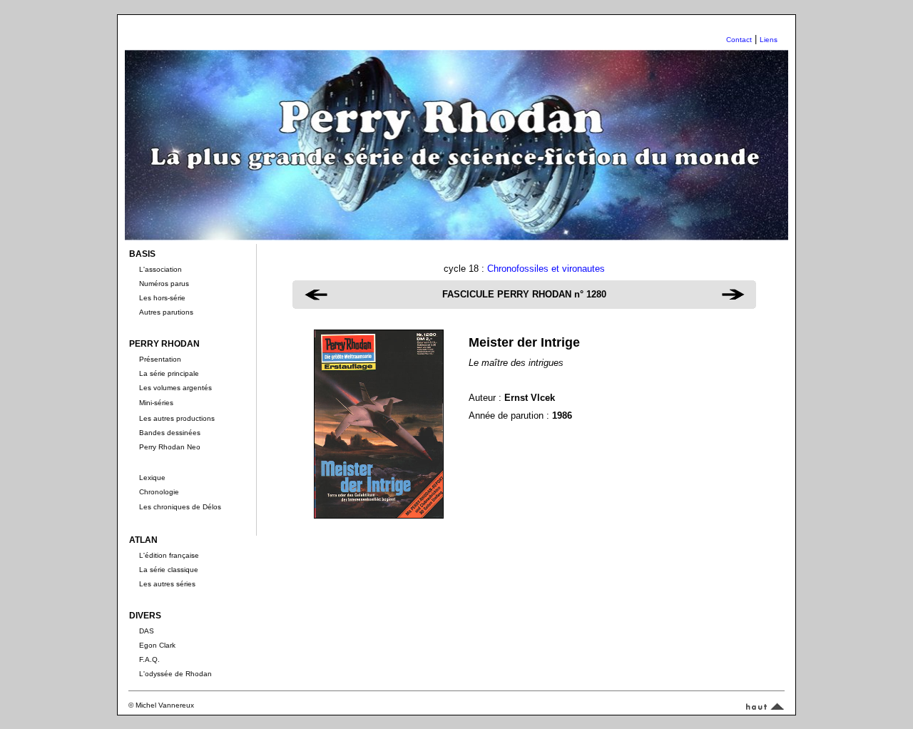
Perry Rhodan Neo (169, 447)
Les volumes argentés (175, 388)
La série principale (169, 373)
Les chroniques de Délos (180, 507)
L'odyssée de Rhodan (175, 674)
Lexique (152, 477)
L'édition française (169, 555)
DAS (146, 631)
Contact (739, 40)
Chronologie (159, 492)
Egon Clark (157, 645)
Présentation (160, 359)
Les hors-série (162, 298)
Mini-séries (156, 403)
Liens (768, 40)
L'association (160, 269)
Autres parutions (166, 312)
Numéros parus (164, 283)
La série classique (168, 569)
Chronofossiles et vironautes (546, 268)
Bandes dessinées (169, 433)
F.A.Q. (149, 659)
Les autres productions (177, 418)
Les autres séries (167, 584)
